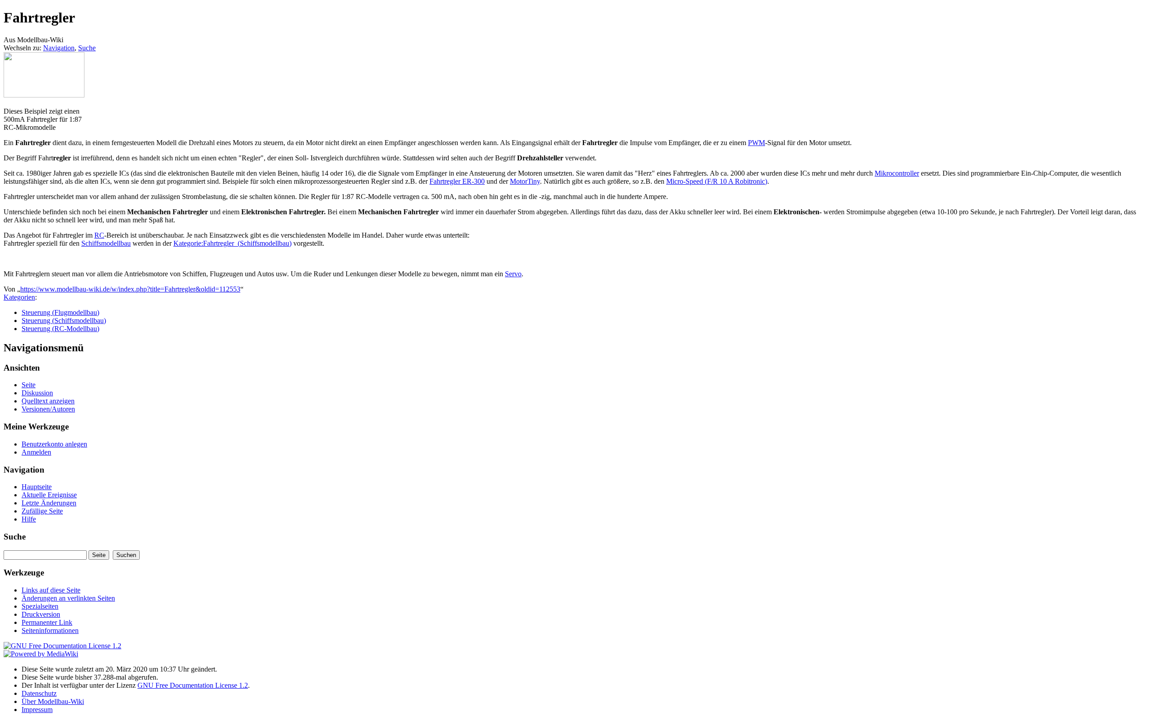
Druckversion (41, 614)
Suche (87, 48)
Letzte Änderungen (49, 503)
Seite (28, 385)
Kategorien (19, 297)
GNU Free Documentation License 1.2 (192, 685)
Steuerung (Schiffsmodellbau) (64, 320)
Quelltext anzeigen (48, 401)
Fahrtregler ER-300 (457, 181)
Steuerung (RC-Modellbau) (60, 328)
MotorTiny (525, 181)
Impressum (37, 709)
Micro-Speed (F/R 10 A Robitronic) (716, 181)
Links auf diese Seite (51, 590)
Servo (513, 274)
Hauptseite (37, 487)
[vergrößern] (7, 103)
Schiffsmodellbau (106, 243)
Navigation (59, 48)
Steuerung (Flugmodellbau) (60, 312)
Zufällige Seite (42, 511)
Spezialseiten (40, 606)
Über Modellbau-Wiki (53, 701)
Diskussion (37, 393)
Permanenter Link (47, 622)
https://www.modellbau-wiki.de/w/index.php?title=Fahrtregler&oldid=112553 (130, 289)
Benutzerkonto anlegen (54, 444)
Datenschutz (39, 693)
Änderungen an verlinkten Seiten (68, 598)
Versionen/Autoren (48, 409)
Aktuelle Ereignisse (49, 495)
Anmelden (36, 452)
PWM (756, 142)
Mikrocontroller (897, 173)
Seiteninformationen (50, 630)
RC (99, 235)
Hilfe (29, 519)
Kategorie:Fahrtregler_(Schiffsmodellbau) (232, 243)
